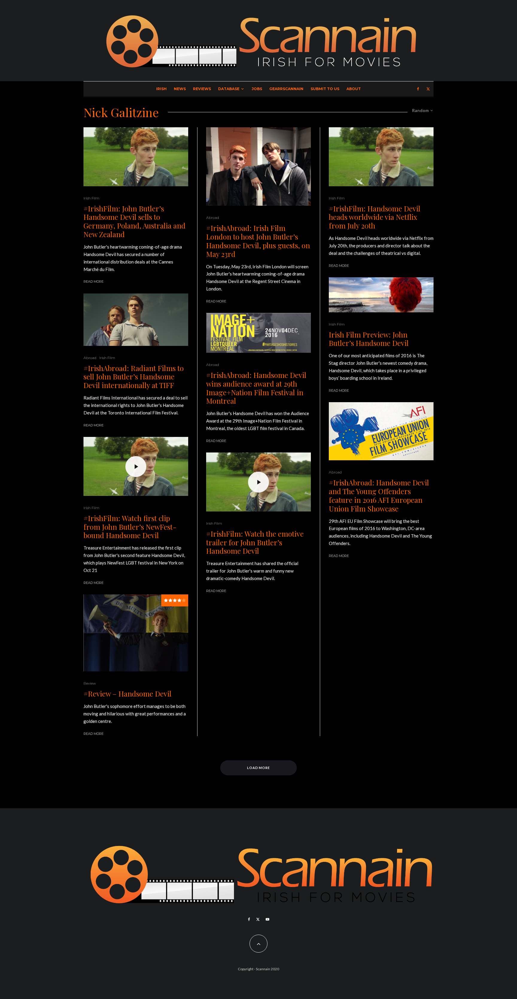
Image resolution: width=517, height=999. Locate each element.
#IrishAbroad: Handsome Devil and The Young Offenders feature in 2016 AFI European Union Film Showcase (379, 495)
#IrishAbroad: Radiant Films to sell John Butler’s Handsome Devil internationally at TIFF (133, 377)
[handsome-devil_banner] (381, 294)
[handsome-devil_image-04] (135, 319)
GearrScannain (286, 89)
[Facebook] (418, 88)
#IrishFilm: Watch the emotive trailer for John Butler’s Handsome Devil (255, 542)
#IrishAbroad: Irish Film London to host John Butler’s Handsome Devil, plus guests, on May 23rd (258, 241)
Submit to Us (325, 89)
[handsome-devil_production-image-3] (258, 166)
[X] (428, 88)
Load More (258, 768)
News (180, 89)
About (353, 89)
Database (228, 89)
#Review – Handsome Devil (127, 693)
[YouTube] (267, 919)
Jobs (257, 89)
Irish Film (91, 198)
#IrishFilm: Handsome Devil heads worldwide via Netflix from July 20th (374, 217)
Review (89, 683)
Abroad (89, 357)
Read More (93, 281)
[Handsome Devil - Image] (135, 156)
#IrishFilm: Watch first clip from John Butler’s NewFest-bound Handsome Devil (130, 527)
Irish (161, 89)
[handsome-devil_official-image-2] (135, 632)
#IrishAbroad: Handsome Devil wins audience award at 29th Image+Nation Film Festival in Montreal (256, 388)
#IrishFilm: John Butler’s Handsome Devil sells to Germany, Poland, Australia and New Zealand (134, 221)
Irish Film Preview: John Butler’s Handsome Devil (369, 339)
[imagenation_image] (258, 333)
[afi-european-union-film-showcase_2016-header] (381, 431)
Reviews (202, 89)
